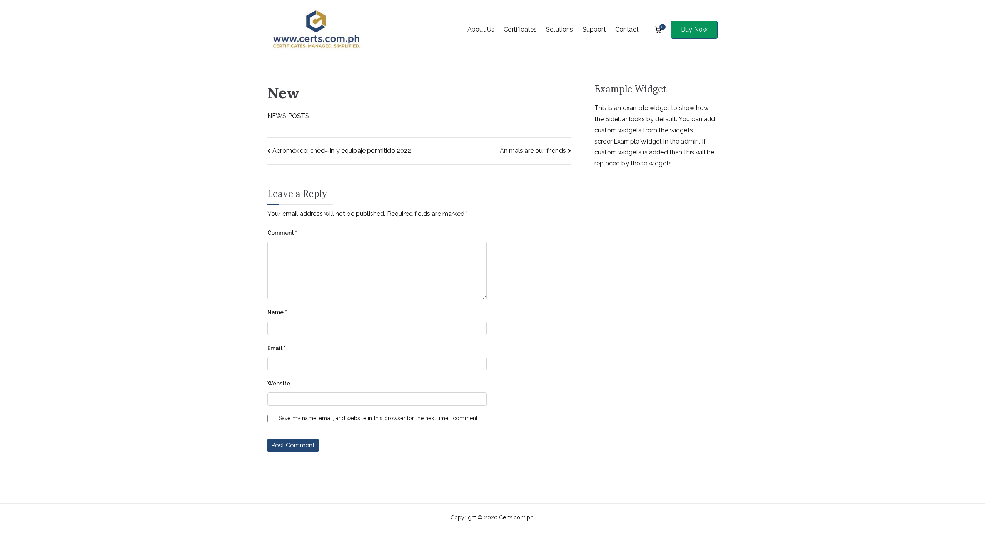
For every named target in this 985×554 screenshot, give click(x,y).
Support (594, 29)
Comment (282, 233)
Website (278, 383)
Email (276, 348)
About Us (480, 29)
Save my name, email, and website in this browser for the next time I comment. (379, 418)
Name (277, 312)
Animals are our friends (533, 150)
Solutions (559, 29)
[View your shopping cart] (658, 29)
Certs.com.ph (516, 517)
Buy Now (694, 29)
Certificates (520, 29)
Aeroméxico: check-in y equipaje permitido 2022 (341, 150)
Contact (627, 29)
